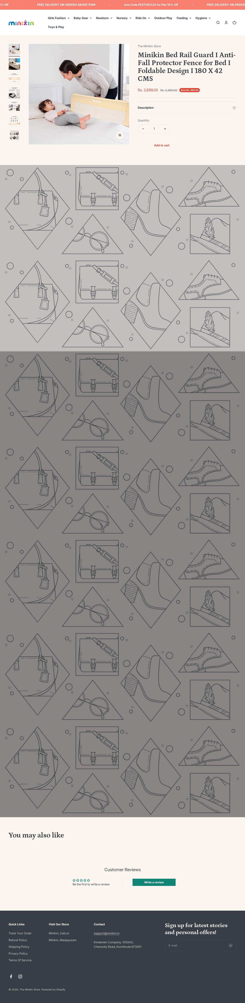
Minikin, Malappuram (63, 940)
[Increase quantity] (165, 128)
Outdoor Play (163, 18)
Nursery (122, 18)
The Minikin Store (149, 46)
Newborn (102, 18)
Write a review (154, 882)
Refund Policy (18, 940)
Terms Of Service (20, 960)
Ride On (141, 18)
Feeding (182, 18)
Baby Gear (81, 18)
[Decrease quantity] (143, 128)
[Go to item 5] (14, 107)
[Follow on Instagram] (20, 976)
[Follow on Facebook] (11, 976)
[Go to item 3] (14, 79)
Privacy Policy (18, 953)
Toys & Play (56, 27)
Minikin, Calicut (59, 933)
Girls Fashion (57, 18)
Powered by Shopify (53, 989)
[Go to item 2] (14, 64)
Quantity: (144, 120)
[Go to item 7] (14, 136)
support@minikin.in (106, 933)
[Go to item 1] (14, 50)
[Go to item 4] (14, 93)
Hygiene (201, 18)
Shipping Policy (19, 946)
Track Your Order (20, 933)
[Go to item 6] (14, 122)
